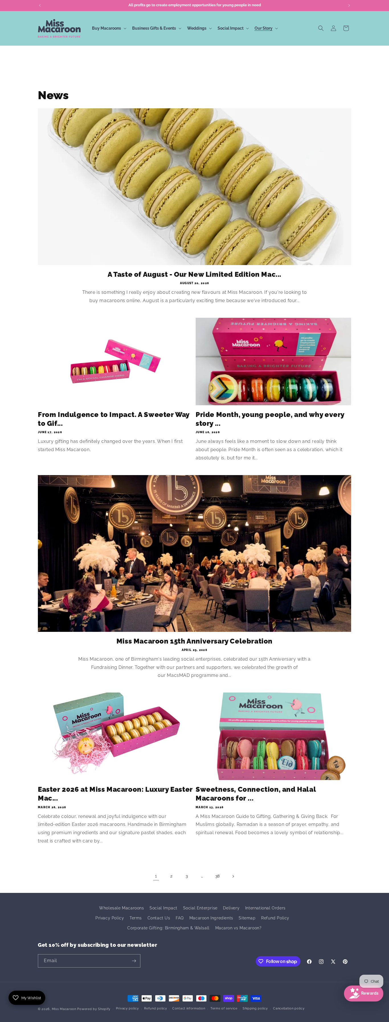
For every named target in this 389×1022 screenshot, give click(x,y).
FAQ (180, 918)
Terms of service (223, 1008)
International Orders (265, 908)
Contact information (188, 1008)
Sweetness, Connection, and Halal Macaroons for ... (256, 793)
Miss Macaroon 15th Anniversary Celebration (194, 641)
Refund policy (155, 1008)
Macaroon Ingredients (211, 918)
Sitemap (247, 918)
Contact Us (159, 918)
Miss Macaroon (64, 1009)
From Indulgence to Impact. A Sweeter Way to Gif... (113, 418)
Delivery (231, 908)
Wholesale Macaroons (121, 908)
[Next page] (233, 876)
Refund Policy (275, 918)
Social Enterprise (200, 908)
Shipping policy (255, 1008)
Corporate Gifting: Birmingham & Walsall (168, 928)
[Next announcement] (349, 5)
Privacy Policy (109, 918)
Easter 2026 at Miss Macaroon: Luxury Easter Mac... (115, 793)
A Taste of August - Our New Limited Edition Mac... (194, 274)
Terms (136, 918)
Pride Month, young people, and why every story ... (270, 418)
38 (217, 876)
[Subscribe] (134, 961)
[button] (109, 28)
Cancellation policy (288, 1008)
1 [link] (156, 876)
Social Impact (163, 908)
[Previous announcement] (40, 5)
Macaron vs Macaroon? (238, 928)
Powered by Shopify (93, 1009)
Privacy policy (127, 1008)
